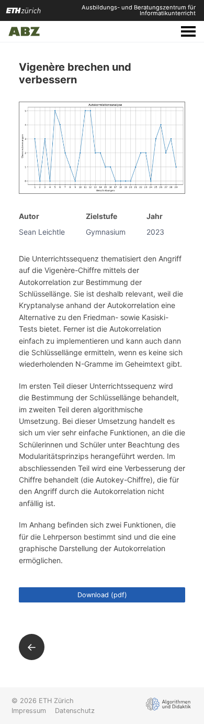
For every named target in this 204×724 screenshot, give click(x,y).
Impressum (29, 711)
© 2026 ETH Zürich (43, 701)
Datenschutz (75, 711)
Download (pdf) (102, 595)
